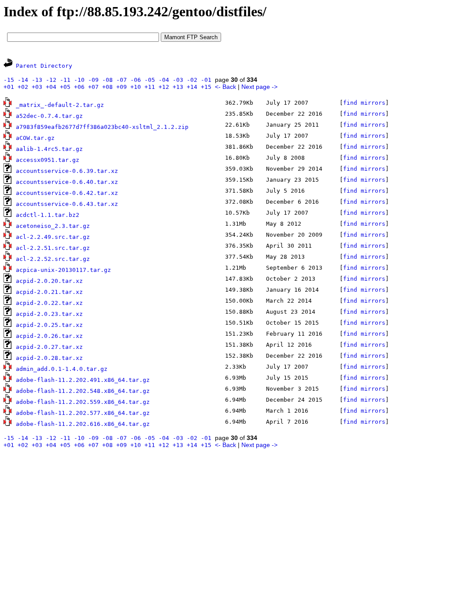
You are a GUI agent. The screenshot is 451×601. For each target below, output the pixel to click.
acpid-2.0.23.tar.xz (49, 314)
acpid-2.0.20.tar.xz (49, 281)
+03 (37, 87)
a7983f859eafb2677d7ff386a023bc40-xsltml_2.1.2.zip (102, 127)
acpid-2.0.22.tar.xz (49, 303)
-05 (149, 80)
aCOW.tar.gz (35, 138)
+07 (93, 87)
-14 (23, 80)
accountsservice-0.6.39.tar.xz (67, 171)
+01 (9, 87)
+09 (121, 87)
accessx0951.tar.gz (47, 160)
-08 (107, 80)
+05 (65, 87)
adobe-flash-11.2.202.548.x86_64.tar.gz (83, 391)
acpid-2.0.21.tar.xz (49, 292)
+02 (23, 87)
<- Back (225, 86)
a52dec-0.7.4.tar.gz (49, 116)
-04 (164, 80)
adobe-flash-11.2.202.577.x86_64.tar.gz (83, 413)
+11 (149, 87)
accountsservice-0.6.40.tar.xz (67, 182)
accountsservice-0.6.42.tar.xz (67, 193)
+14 (192, 87)
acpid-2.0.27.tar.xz (49, 347)
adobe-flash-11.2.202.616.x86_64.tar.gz (83, 424)
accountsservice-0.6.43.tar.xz (67, 204)
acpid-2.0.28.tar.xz (49, 358)
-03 (178, 80)
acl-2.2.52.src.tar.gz (53, 259)
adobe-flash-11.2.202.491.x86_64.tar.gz (83, 380)
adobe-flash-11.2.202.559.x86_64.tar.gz (83, 402)
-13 (37, 80)
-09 (93, 80)
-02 (192, 80)
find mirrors (364, 102)
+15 (206, 87)
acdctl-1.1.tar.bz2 (47, 215)
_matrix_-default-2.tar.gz (60, 105)
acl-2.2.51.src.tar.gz (53, 248)
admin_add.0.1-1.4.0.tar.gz (61, 369)
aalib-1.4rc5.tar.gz (49, 149)
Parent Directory (44, 65)
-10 (79, 80)
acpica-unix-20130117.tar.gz (63, 270)
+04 (51, 87)
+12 (164, 87)
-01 (206, 80)
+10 (135, 87)
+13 (178, 87)
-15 (9, 80)
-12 (51, 80)
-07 (121, 80)
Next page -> (259, 86)
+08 (107, 87)
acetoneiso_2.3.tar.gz (53, 226)
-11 (65, 80)
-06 (135, 80)
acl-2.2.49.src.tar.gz (53, 237)
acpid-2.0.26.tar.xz (49, 336)
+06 (79, 87)
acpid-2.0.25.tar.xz (49, 325)
